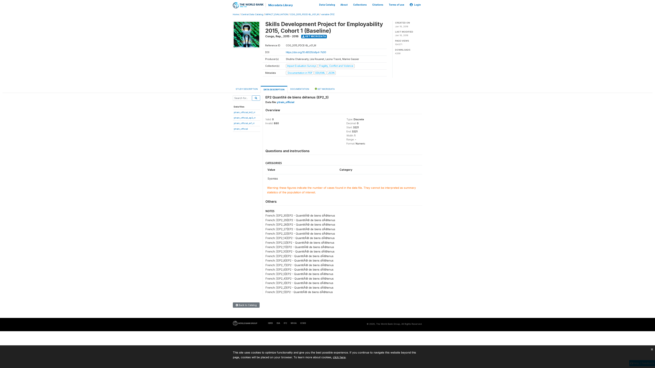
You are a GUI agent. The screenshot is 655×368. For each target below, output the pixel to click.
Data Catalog (327, 4)
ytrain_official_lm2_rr (244, 112)
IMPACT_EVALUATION (276, 14)
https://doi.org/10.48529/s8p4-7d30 (306, 52)
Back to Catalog (247, 305)
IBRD (270, 323)
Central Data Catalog (252, 14)
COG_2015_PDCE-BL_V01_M (304, 14)
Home (236, 14)
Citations (377, 4)
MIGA (294, 323)
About (344, 4)
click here (339, 357)
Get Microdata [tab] (326, 89)
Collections (360, 4)
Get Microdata (315, 36)
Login (417, 4)
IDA (278, 323)
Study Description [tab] (247, 89)
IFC (285, 323)
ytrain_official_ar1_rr (244, 123)
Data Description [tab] (274, 89)
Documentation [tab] (299, 89)
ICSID (303, 323)
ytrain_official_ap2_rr (245, 117)
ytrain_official (241, 128)
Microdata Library (280, 5)
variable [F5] (327, 14)
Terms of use (396, 4)
